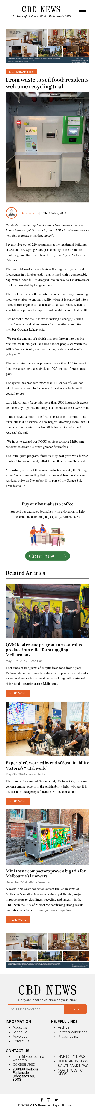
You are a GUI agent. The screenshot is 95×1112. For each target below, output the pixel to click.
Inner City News (71, 1056)
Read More (17, 693)
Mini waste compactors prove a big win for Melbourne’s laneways (46, 873)
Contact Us (21, 1041)
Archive (63, 1027)
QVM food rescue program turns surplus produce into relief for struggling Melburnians (44, 649)
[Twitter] (56, 1100)
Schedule (20, 1032)
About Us (20, 1027)
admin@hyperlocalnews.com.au (28, 1058)
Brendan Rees (30, 213)
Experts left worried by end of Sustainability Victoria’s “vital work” (47, 765)
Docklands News (73, 1061)
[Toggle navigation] (82, 12)
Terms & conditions (72, 1032)
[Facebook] (42, 1100)
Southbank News (73, 1066)
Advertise (20, 1036)
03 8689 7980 (24, 1064)
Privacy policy (68, 1036)
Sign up (75, 1009)
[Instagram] (48, 1100)
